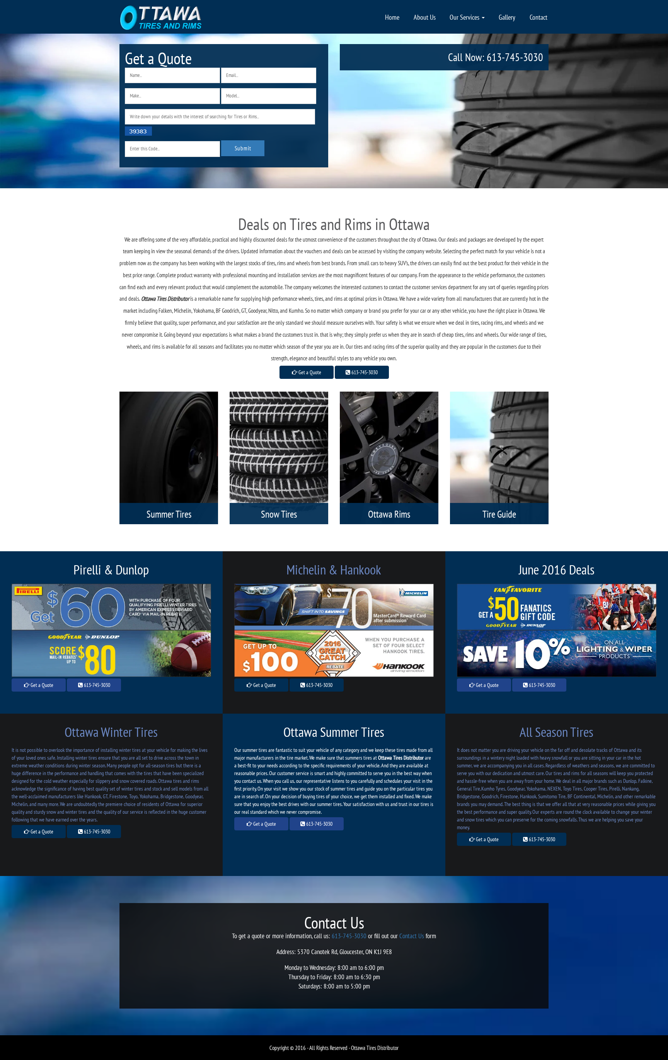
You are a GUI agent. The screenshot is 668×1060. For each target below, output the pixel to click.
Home (392, 17)
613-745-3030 (364, 372)
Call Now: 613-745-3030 (495, 57)
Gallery (507, 17)
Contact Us (411, 936)
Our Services (465, 17)
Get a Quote (309, 372)
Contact (538, 17)
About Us (425, 17)
